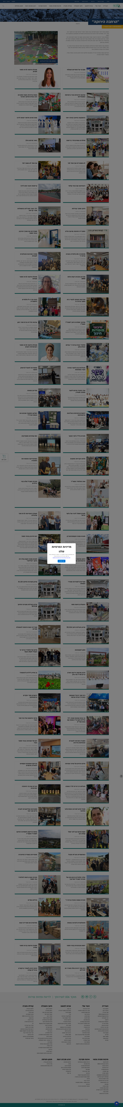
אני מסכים (61, 561)
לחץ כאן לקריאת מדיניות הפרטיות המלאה (61, 558)
